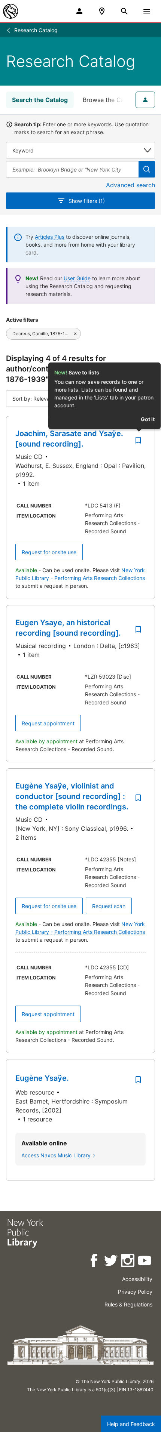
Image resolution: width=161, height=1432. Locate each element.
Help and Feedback (131, 1424)
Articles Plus (49, 237)
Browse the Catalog (111, 100)
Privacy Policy (135, 1292)
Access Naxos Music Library (56, 1155)
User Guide (77, 278)
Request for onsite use (49, 552)
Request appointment (48, 723)
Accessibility (137, 1279)
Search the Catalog (40, 100)
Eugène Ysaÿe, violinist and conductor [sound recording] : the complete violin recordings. (71, 796)
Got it (148, 419)
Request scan (108, 906)
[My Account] (79, 11)
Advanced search (130, 185)
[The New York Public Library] (10, 11)
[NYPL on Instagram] (128, 1261)
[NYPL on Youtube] (145, 1261)
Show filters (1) (87, 201)
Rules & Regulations (128, 1304)
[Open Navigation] (147, 11)
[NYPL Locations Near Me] (102, 11)
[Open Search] (124, 11)
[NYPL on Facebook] (94, 1261)
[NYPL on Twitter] (111, 1261)
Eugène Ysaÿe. (42, 1078)
